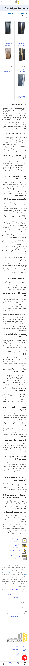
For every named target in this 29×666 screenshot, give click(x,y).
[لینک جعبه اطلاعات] (14, 540)
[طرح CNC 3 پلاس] (21, 60)
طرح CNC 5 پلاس (21, 92)
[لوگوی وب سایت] (14, 2)
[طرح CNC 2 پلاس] (8, 31)
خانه (27, 13)
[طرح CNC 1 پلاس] (21, 31)
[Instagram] (25, 654)
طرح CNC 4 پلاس (8, 66)
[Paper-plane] (18, 654)
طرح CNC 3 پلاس (21, 66)
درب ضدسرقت (11, 13)
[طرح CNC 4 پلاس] (8, 54)
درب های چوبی (20, 13)
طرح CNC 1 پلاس (21, 40)
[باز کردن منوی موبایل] (27, 2)
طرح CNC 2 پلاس (8, 40)
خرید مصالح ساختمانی (13, 594)
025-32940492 (24, 602)
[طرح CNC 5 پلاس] (21, 84)
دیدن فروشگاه (23, 594)
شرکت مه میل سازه (14, 589)
